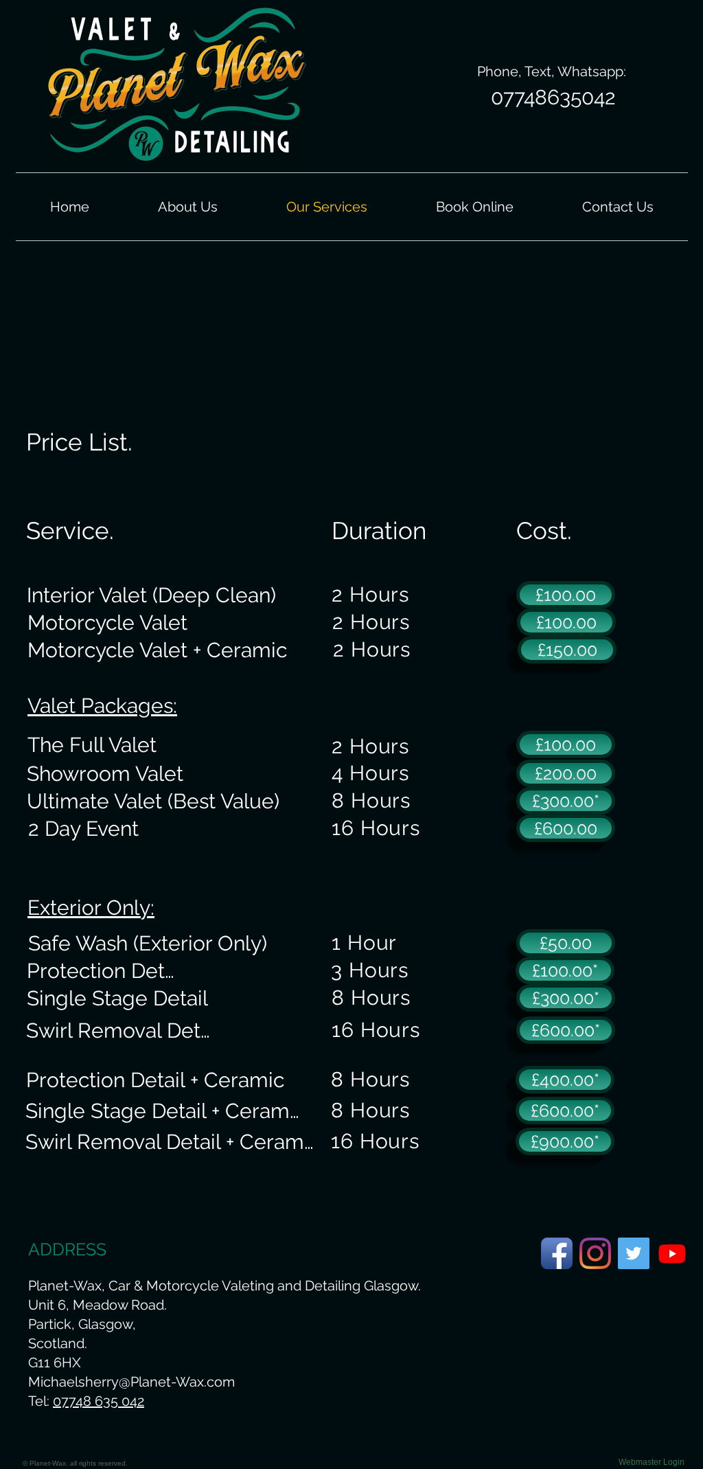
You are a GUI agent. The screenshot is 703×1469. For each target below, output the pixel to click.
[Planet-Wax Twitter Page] (633, 1253)
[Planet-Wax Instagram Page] (595, 1253)
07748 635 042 (98, 1401)
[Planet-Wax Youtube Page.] (672, 1253)
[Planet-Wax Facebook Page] (557, 1253)
